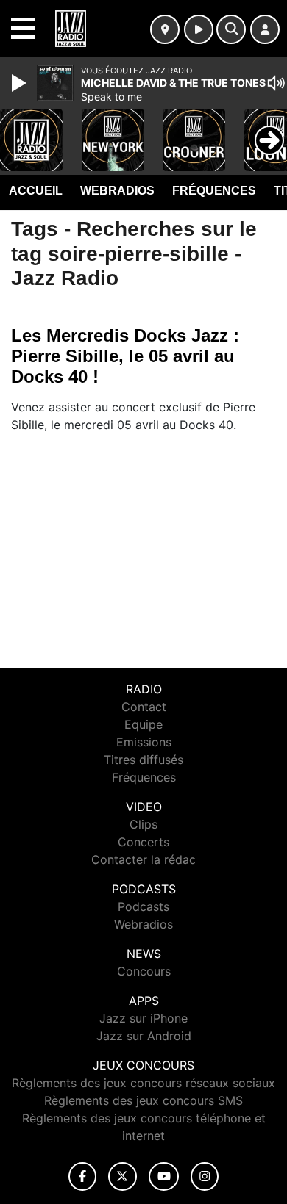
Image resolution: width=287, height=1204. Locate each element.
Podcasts (143, 906)
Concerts (143, 841)
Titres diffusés (143, 759)
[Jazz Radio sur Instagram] (205, 1176)
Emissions (143, 742)
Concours (144, 971)
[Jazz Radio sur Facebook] (82, 1176)
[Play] (20, 83)
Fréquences (214, 190)
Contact (143, 706)
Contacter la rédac (143, 859)
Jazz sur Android (143, 1035)
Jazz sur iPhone (143, 1018)
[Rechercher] (231, 29)
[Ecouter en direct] (198, 29)
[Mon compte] (265, 29)
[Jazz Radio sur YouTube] (164, 1176)
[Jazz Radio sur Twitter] (122, 1176)
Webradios (117, 190)
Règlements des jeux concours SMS (143, 1100)
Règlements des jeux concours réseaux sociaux (143, 1082)
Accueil (36, 190)
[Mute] (276, 83)
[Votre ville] (165, 29)
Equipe (143, 724)
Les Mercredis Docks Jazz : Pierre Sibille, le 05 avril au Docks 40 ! (125, 355)
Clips (143, 824)
